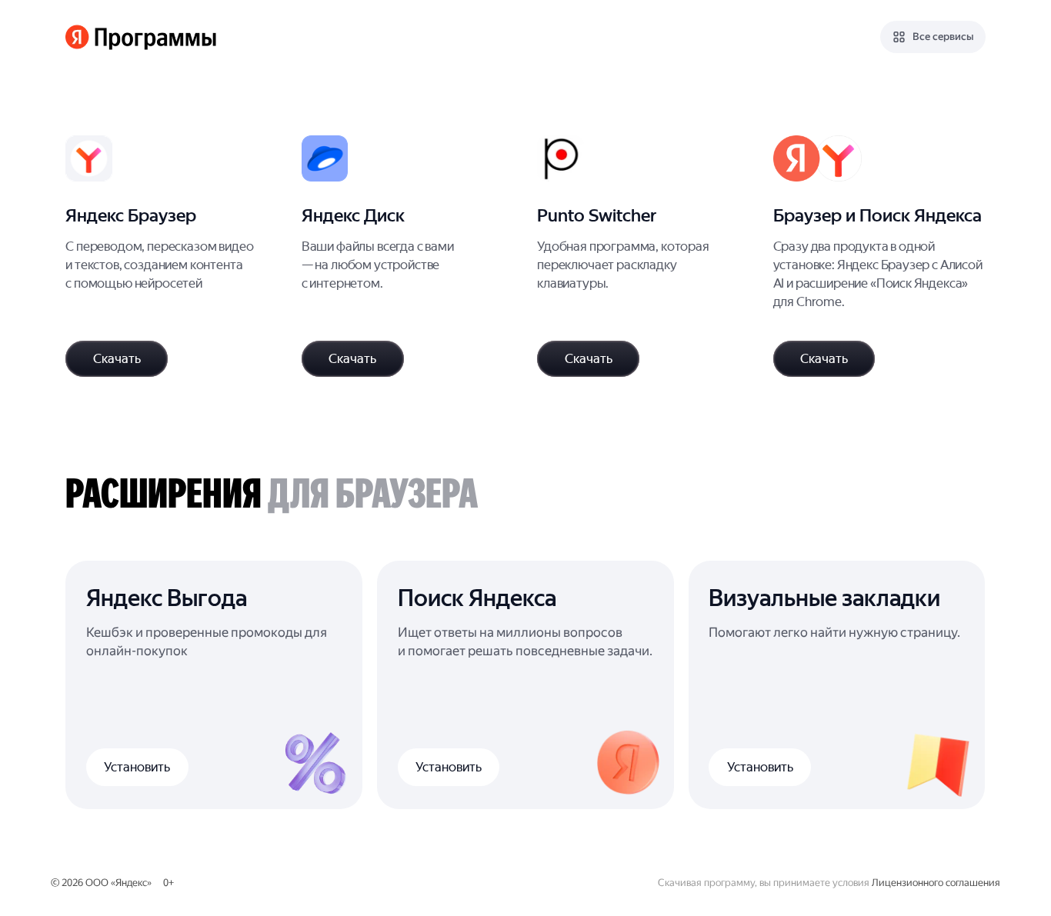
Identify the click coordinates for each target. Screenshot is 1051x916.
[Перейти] (171, 256)
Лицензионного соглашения (936, 882)
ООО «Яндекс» (118, 882)
